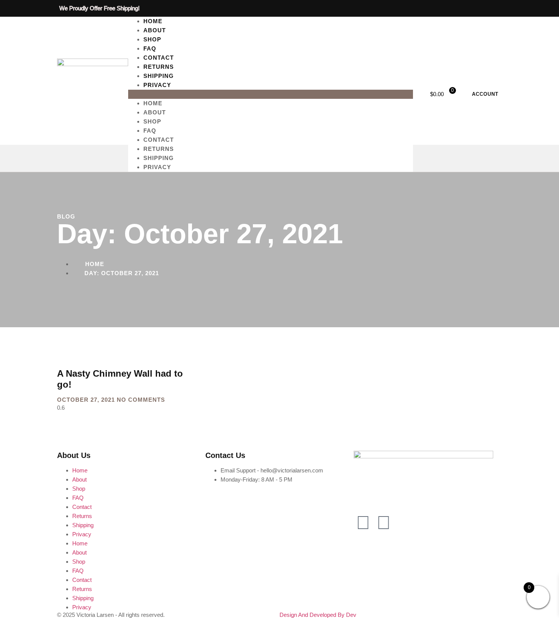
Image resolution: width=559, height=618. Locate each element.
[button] (270, 94)
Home (152, 103)
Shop (152, 121)
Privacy (157, 85)
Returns (158, 149)
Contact (158, 139)
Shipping (158, 158)
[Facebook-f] (363, 522)
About (154, 112)
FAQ (149, 130)
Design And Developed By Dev (318, 615)
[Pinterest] (383, 522)
